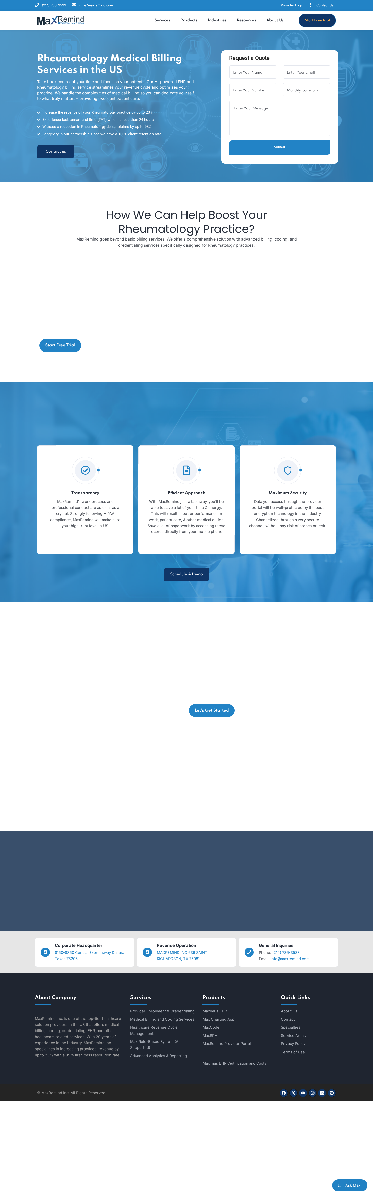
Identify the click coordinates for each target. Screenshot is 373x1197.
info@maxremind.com (96, 5)
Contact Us (325, 5)
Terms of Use (293, 1052)
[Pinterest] (332, 1093)
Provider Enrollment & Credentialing (162, 1011)
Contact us (56, 152)
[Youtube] (303, 1093)
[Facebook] (284, 1093)
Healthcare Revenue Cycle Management (154, 1030)
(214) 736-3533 (54, 5)
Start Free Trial (317, 20)
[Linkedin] (322, 1093)
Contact (288, 1019)
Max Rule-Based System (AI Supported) (154, 1044)
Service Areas (293, 1035)
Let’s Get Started (212, 710)
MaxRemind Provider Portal (226, 1043)
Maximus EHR (214, 1011)
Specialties (290, 1027)
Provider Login (292, 5)
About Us (289, 1011)
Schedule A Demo (186, 574)
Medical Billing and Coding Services (162, 1019)
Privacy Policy (293, 1043)
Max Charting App (218, 1019)
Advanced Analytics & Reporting (158, 1056)
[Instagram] (312, 1093)
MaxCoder (211, 1027)
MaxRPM (210, 1035)
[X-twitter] (293, 1093)
